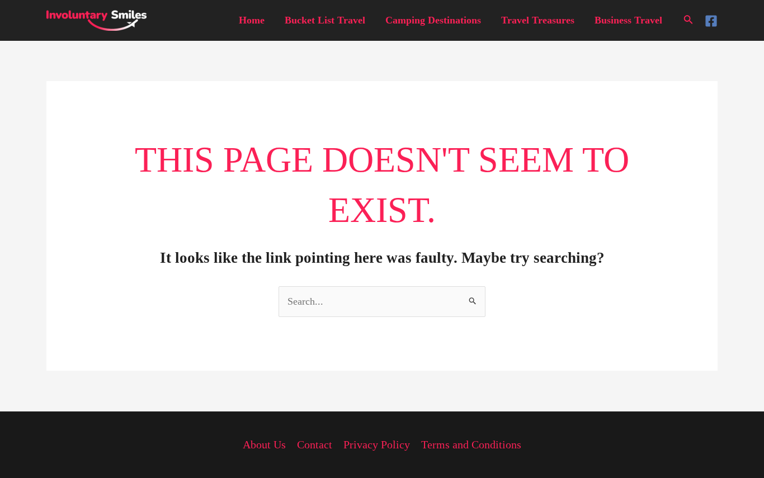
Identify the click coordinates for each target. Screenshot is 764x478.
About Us (264, 444)
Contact (314, 444)
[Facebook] (711, 21)
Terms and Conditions (471, 444)
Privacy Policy (376, 444)
